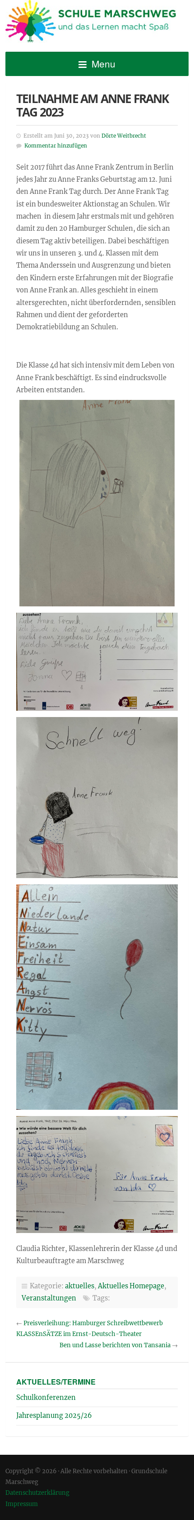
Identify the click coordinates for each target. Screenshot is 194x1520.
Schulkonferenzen (46, 1398)
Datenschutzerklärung (37, 1492)
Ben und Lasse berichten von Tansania (115, 1345)
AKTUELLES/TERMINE (56, 1382)
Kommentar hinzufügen (55, 146)
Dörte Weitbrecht (124, 136)
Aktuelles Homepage (131, 1286)
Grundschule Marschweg (97, 23)
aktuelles (79, 1286)
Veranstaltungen (49, 1298)
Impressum (21, 1503)
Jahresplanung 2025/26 (54, 1416)
